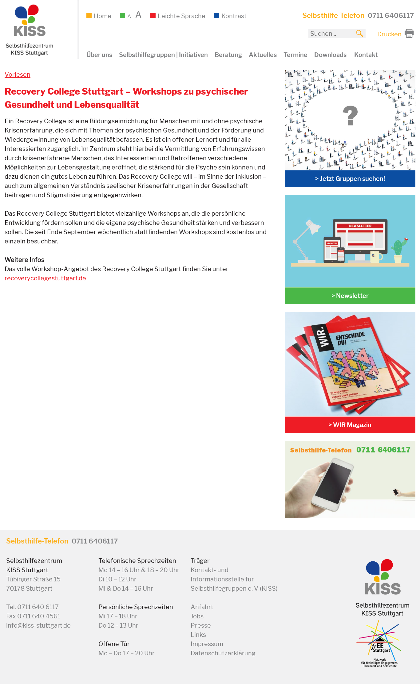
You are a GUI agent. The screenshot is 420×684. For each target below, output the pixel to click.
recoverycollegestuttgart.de (45, 278)
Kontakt (366, 55)
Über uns (99, 55)
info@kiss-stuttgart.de (38, 625)
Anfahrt (202, 607)
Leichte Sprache (181, 16)
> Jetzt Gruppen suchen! (350, 178)
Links (198, 634)
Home (102, 16)
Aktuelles (263, 55)
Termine (295, 55)
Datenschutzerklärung (223, 653)
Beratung (228, 55)
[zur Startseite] (28, 54)
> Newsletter (350, 295)
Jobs (197, 616)
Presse (201, 625)
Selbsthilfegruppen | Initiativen (163, 55)
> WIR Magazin (349, 425)
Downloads (330, 55)
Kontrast (234, 16)
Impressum (207, 644)
